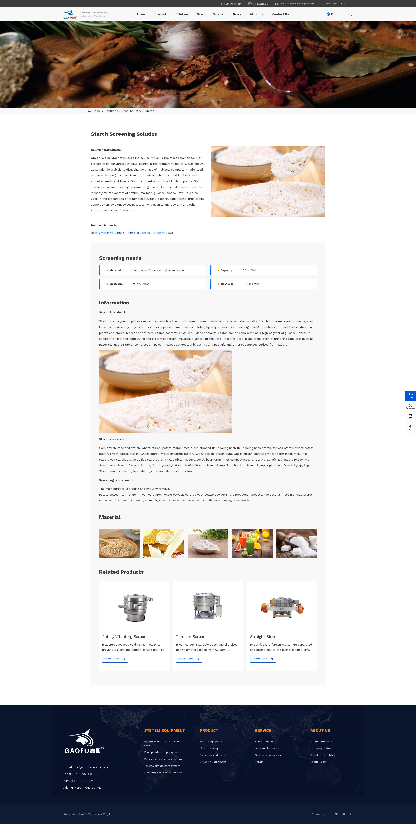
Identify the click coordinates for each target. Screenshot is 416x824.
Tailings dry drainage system (162, 765)
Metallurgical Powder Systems (163, 772)
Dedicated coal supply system (163, 759)
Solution (182, 14)
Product (161, 14)
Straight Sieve (163, 232)
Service (218, 14)
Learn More (115, 658)
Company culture (321, 748)
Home (141, 14)
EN (332, 14)
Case (200, 14)
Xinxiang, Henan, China (86, 787)
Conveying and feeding (214, 755)
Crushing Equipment (213, 761)
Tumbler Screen (138, 232)
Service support (265, 741)
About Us (256, 14)
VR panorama (258, 4)
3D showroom (231, 4)
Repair (259, 761)
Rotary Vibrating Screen (107, 232)
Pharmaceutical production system (161, 743)
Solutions (111, 111)
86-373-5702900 (80, 774)
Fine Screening (209, 748)
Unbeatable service (267, 748)
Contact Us (280, 14)
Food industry (131, 111)
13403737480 (345, 3)
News (237, 14)
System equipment (212, 741)
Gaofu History (318, 761)
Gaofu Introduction (322, 741)
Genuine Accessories (268, 755)
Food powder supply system (162, 752)
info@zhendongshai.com (300, 3)
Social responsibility (322, 755)
